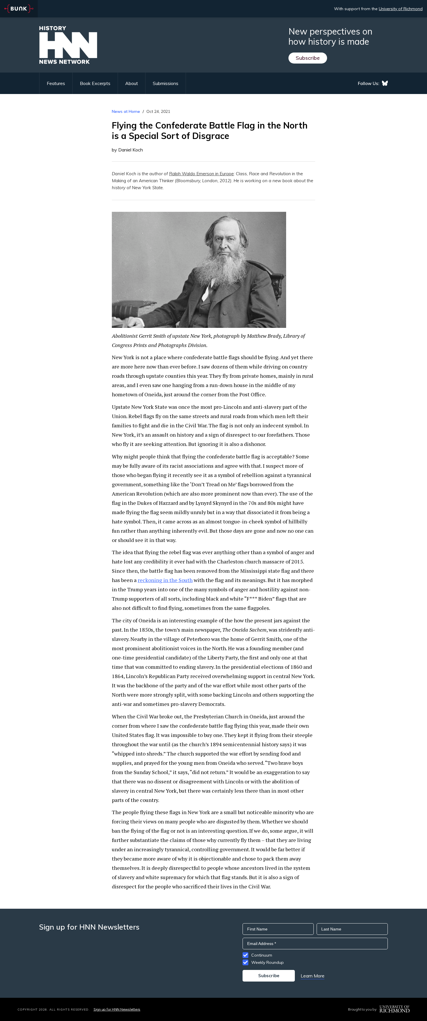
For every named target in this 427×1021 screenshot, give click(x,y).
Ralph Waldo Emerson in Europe (201, 173)
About (131, 83)
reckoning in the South (165, 580)
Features (56, 83)
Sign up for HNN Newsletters (117, 1009)
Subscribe (308, 58)
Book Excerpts (95, 83)
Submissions (165, 83)
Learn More (312, 976)
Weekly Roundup (267, 962)
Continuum (261, 955)
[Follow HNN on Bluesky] (385, 83)
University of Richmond (401, 8)
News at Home (126, 111)
